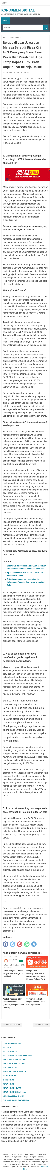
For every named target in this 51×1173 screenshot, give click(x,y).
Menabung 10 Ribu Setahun (14, 1060)
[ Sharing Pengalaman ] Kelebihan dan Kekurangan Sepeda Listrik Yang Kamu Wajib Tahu (26, 582)
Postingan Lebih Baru (11, 1025)
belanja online (9, 1076)
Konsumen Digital (18, 10)
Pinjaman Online (10, 1068)
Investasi (7, 1047)
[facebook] (5, 944)
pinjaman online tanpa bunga (16, 1100)
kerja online (8, 1084)
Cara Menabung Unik (12, 1043)
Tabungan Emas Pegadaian (14, 1072)
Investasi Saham (10, 1051)
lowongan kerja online (13, 1096)
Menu (5, 21)
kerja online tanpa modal (14, 1092)
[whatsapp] (27, 944)
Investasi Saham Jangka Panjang (17, 1056)
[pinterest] (19, 944)
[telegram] (34, 944)
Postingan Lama (41, 1025)
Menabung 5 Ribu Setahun (14, 1064)
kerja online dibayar (12, 1088)
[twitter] (12, 944)
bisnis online (8, 1080)
